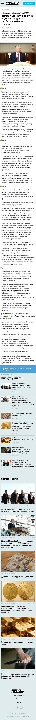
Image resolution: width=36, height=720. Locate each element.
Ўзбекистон (4, 506)
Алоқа (19, 702)
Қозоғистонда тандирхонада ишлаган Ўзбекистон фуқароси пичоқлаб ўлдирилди (17, 676)
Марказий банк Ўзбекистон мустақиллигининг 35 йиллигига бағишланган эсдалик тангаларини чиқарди (16, 609)
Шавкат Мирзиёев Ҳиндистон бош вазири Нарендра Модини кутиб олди (17, 510)
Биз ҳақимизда (19, 695)
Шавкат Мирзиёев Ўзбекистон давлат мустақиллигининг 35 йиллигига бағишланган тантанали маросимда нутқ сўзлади (17, 544)
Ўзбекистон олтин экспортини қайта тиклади (17, 643)
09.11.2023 (5, 27)
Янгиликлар (6, 9)
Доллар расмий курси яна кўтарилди (17, 577)
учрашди (5, 40)
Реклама (19, 699)
